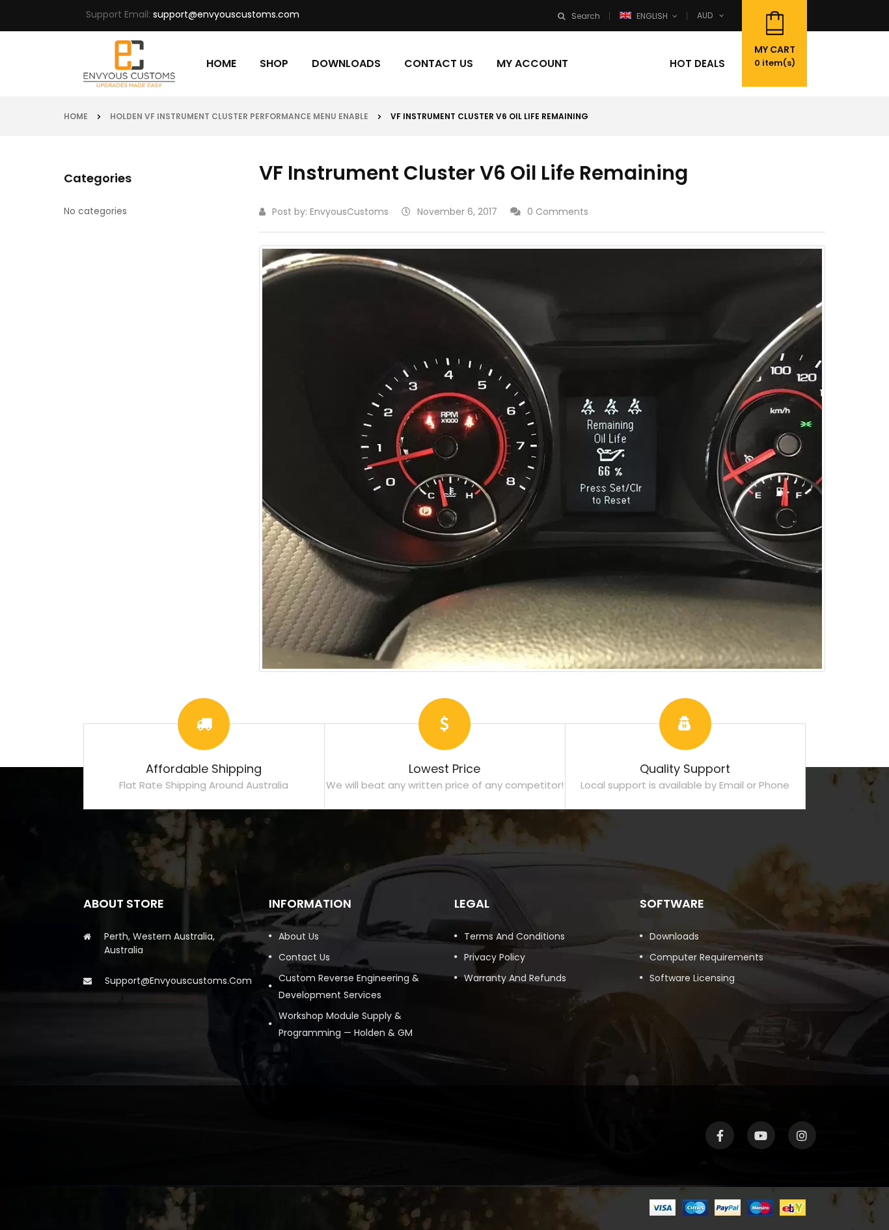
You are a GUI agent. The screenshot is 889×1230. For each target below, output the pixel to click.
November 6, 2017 (457, 211)
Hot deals (697, 63)
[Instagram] (802, 1135)
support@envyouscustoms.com (226, 14)
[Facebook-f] (719, 1135)
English (652, 15)
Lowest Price (444, 769)
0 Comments (557, 211)
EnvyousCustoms (349, 211)
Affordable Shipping (204, 769)
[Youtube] (761, 1135)
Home (76, 116)
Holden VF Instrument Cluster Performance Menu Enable (239, 116)
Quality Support (685, 769)
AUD (705, 15)
